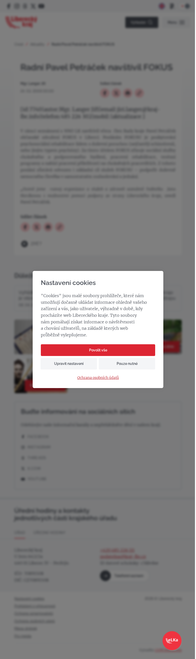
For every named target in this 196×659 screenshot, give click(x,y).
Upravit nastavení (68, 364)
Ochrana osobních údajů (98, 378)
